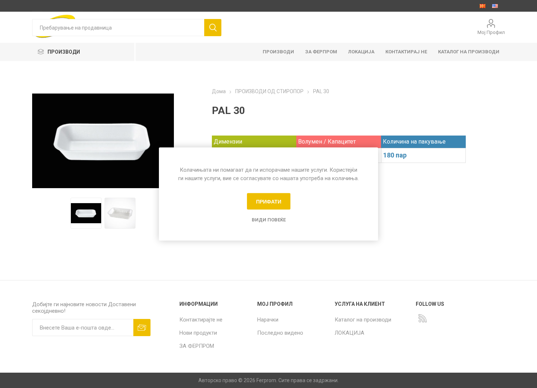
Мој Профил (491, 32)
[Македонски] (482, 6)
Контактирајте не (200, 319)
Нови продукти (198, 333)
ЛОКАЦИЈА (349, 333)
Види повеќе (269, 219)
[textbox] (118, 27)
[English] (495, 6)
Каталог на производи (363, 319)
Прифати (268, 201)
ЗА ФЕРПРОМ (196, 346)
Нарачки (267, 319)
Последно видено (280, 333)
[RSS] (423, 318)
